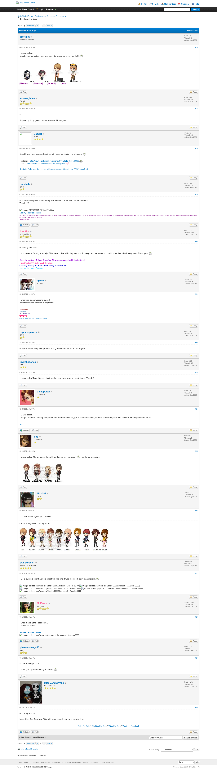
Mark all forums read (91, 762)
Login (41, 9)
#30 (196, 708)
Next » (49, 26)
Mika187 (41, 493)
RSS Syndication (108, 762)
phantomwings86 (29, 647)
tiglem (40, 280)
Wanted (126, 726)
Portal (144, 4)
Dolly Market (45, 762)
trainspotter (43, 391)
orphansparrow (28, 332)
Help (197, 4)
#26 (196, 511)
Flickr (21, 424)
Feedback (60, 16)
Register (50, 9)
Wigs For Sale (114, 726)
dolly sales (39, 318)
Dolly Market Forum (25, 16)
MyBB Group (46, 767)
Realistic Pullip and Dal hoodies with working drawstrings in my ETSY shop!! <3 (53, 169)
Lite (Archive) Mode (73, 762)
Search (155, 4)
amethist (25, 37)
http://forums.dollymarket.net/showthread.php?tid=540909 (54, 161)
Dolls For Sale (84, 726)
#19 (196, 194)
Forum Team (23, 762)
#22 (196, 343)
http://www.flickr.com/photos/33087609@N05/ (46, 164)
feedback (45, 318)
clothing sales (23, 318)
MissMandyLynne (54, 683)
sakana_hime (27, 98)
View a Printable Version (29, 749)
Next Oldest (26, 737)
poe (36, 436)
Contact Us (34, 762)
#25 (196, 451)
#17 (196, 109)
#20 (196, 242)
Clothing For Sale (99, 726)
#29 (196, 658)
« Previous (31, 26)
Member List (170, 4)
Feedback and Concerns (44, 16)
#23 (196, 372)
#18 (196, 148)
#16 (196, 47)
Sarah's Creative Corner (30, 632)
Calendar (185, 4)
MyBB (28, 767)
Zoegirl (38, 134)
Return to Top (57, 762)
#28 (196, 617)
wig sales (31, 318)
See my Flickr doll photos (30, 213)
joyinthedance (28, 362)
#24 (196, 409)
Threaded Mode (192, 30)
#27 (196, 573)
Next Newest (38, 737)
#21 (196, 294)
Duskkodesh (27, 562)
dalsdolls (25, 184)
